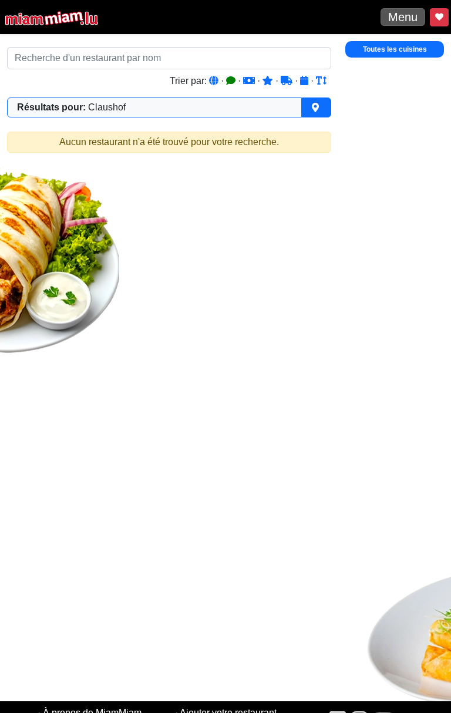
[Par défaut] (215, 81)
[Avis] (232, 81)
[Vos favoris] (439, 17)
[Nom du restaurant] (321, 81)
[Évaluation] (268, 81)
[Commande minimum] (250, 81)
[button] (169, 107)
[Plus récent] (305, 81)
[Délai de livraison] (288, 81)
